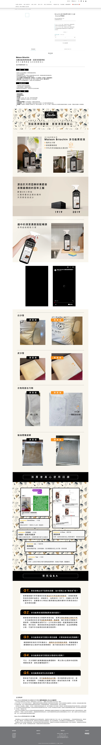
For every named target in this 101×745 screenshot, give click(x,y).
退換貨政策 (14, 736)
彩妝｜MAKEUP (27, 4)
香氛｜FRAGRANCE (48, 4)
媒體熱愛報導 (67, 4)
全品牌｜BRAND (19, 4)
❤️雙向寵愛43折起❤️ (76, 4)
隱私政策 (14, 737)
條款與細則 (14, 734)
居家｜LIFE (40, 4)
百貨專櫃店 (38, 733)
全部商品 (16, 9)
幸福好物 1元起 (56, 4)
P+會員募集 (62, 4)
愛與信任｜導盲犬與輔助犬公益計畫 (22, 6)
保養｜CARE (33, 4)
